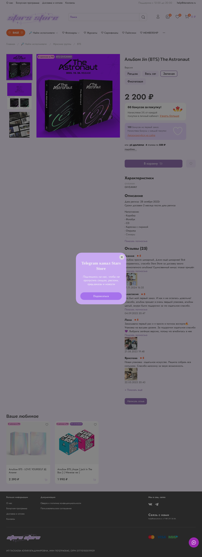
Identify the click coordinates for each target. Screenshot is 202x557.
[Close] (121, 253)
